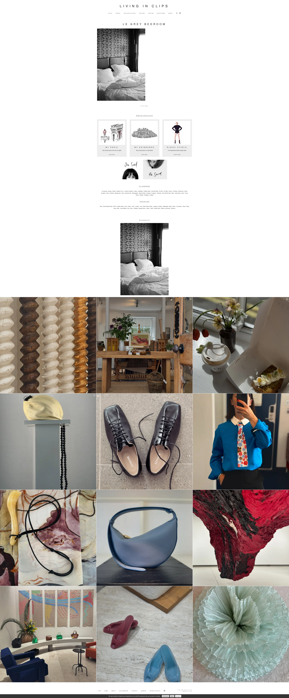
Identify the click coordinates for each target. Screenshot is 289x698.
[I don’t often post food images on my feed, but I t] (241, 345)
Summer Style (141, 208)
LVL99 (190, 691)
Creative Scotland (128, 191)
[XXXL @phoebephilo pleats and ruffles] (241, 634)
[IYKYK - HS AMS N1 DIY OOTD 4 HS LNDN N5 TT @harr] (241, 441)
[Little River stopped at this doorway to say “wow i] (144, 345)
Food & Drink (154, 191)
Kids (107, 193)
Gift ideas (175, 191)
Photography (135, 193)
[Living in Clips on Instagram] (180, 13)
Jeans (131, 208)
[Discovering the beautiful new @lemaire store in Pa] (48, 538)
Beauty (110, 191)
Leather (137, 206)
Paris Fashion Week (108, 206)
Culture (135, 191)
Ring (187, 206)
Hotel (185, 191)
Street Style (178, 193)
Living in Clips (144, 5)
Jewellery (103, 193)
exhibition (140, 191)
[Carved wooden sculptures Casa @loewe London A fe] (48, 345)
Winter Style (157, 208)
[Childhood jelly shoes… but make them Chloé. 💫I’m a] (144, 634)
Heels (174, 206)
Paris (123, 193)
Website (141, 195)
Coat (141, 206)
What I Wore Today (147, 206)
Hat (128, 208)
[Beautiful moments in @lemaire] (48, 441)
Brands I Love (120, 191)
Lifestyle (112, 193)
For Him (166, 191)
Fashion (160, 206)
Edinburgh (165, 206)
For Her (161, 191)
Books (114, 191)
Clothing (135, 208)
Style (182, 193)
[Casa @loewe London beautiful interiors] (48, 634)
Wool (118, 208)
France (170, 191)
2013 (133, 206)
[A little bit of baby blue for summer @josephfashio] (144, 538)
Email (146, 105)
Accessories (104, 191)
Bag (115, 208)
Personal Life (128, 193)
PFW (114, 206)
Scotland (148, 193)
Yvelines (151, 195)
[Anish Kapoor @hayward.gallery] (241, 538)
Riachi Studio (142, 193)
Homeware (181, 191)
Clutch (151, 208)
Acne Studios (123, 208)
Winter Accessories (165, 208)
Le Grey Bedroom (144, 24)
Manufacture (118, 193)
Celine (147, 208)
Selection (159, 193)
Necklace (173, 208)
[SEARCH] (176, 13)
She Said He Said (166, 193)
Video (137, 195)
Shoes (172, 193)
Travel (186, 193)
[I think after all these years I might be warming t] (144, 441)
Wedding (146, 195)
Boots (170, 206)
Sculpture (153, 193)
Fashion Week (147, 191)
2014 (125, 206)
